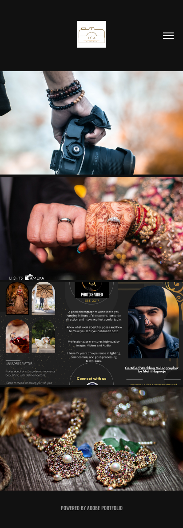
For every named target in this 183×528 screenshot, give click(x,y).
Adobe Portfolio (105, 508)
